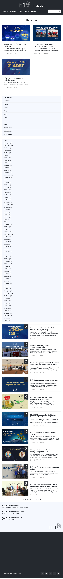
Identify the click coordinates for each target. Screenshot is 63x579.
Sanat (5, 114)
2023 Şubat (7, 246)
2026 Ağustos (8, 143)
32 (23, 499)
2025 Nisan (7, 182)
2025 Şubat (7, 187)
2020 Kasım (8, 313)
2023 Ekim (7, 226)
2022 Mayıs (7, 268)
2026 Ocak (7, 160)
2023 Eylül (7, 229)
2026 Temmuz (8, 145)
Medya (6, 111)
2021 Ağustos (8, 291)
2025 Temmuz (8, 175)
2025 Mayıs (7, 180)
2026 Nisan (7, 153)
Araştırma (6, 121)
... (19, 499)
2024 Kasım (8, 194)
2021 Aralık (7, 281)
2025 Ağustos (8, 172)
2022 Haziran (8, 266)
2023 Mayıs (7, 239)
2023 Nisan (7, 241)
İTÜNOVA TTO (8, 134)
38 (36, 499)
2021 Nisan (7, 300)
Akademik (7, 100)
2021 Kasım (8, 283)
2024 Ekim (7, 197)
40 (40, 499)
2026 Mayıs (7, 150)
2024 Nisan (7, 212)
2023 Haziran (8, 236)
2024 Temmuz (8, 204)
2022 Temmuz (8, 263)
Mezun (6, 107)
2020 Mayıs (7, 318)
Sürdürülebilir (8, 127)
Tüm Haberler (8, 97)
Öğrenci (6, 104)
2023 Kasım (8, 224)
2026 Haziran (8, 148)
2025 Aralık (7, 162)
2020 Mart (7, 320)
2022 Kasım (8, 254)
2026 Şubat (7, 157)
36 (32, 499)
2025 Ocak (7, 190)
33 (25, 499)
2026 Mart (7, 155)
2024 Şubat (7, 217)
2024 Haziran (8, 207)
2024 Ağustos (8, 202)
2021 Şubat (7, 305)
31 (21, 499)
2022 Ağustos (8, 261)
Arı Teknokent (8, 131)
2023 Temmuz (8, 234)
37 (34, 499)
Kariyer (6, 117)
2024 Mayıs (7, 209)
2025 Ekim (7, 167)
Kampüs (6, 124)
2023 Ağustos (8, 231)
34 (28, 499)
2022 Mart (7, 273)
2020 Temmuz (8, 315)
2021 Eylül (7, 288)
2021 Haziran (8, 296)
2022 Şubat (7, 276)
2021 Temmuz (8, 293)
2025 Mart (7, 185)
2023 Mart (7, 244)
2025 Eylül (7, 170)
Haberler (13, 11)
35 (30, 499)
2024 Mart (7, 214)
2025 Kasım (8, 165)
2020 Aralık (7, 310)
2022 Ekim (7, 256)
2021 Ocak (7, 308)
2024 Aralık (7, 192)
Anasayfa (5, 11)
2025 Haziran (8, 177)
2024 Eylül (7, 199)
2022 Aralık (7, 251)
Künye (27, 11)
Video (20, 11)
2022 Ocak (7, 278)
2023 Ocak (7, 249)
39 (38, 499)
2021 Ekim (7, 286)
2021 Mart (7, 303)
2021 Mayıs (7, 298)
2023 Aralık (7, 222)
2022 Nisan (7, 271)
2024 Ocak (7, 219)
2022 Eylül (7, 259)
